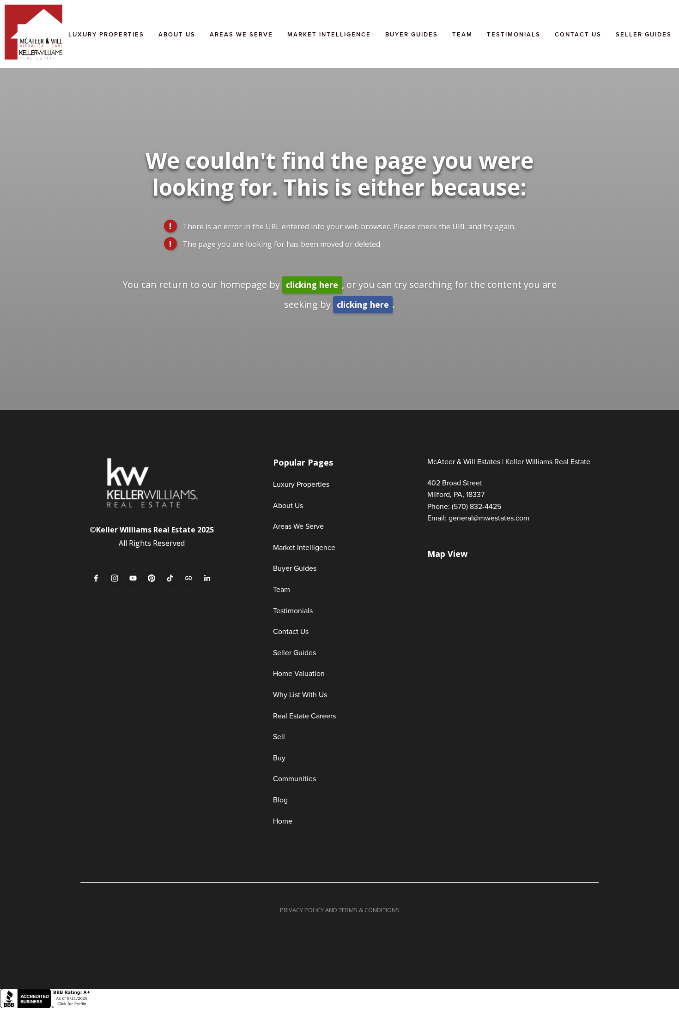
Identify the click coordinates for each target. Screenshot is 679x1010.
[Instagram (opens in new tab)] (114, 578)
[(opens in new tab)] (46, 1006)
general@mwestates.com (489, 518)
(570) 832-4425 (476, 506)
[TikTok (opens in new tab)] (170, 578)
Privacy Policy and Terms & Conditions (340, 910)
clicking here (312, 284)
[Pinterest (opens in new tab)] (151, 578)
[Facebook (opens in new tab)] (96, 578)
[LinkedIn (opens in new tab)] (207, 578)
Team (462, 34)
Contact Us (578, 34)
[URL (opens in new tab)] (188, 578)
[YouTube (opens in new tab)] (133, 578)
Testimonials (513, 34)
